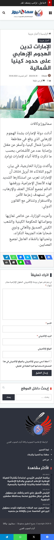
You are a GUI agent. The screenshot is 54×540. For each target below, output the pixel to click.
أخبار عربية (33, 34)
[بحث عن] (3, 14)
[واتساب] (13, 257)
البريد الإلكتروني (44, 336)
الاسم (49, 323)
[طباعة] (6, 262)
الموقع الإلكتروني (45, 349)
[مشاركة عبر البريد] (13, 262)
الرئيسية (44, 34)
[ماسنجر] (20, 257)
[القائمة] (50, 14)
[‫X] (41, 257)
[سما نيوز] (27, 13)
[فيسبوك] (48, 257)
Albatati (44, 76)
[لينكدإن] (34, 257)
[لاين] (20, 262)
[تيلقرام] (6, 257)
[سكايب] (27, 257)
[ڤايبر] (27, 262)
